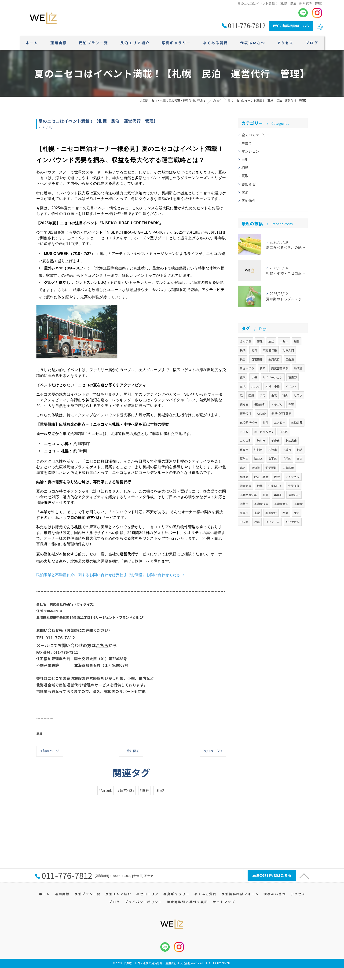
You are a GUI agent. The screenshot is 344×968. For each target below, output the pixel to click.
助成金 (298, 368)
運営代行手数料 (281, 413)
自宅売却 (257, 359)
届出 (271, 341)
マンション (250, 151)
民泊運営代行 (248, 422)
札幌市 (244, 513)
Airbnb (261, 413)
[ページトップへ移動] (304, 875)
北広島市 (291, 440)
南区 (299, 458)
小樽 (254, 377)
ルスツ (255, 386)
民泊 (39, 733)
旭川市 (261, 440)
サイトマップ (224, 901)
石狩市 (272, 450)
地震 (260, 486)
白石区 (283, 432)
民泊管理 (297, 422)
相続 (245, 167)
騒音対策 (245, 486)
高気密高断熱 (279, 368)
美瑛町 (278, 495)
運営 (297, 341)
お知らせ (249, 184)
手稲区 (286, 458)
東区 (297, 513)
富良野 (292, 377)
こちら (102, 645)
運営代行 (245, 413)
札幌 (265, 495)
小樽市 (286, 450)
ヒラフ (298, 395)
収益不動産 (261, 477)
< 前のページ (49, 750)
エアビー (279, 422)
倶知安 (244, 404)
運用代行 (274, 359)
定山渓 (289, 359)
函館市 (244, 504)
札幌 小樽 (272, 386)
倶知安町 (260, 404)
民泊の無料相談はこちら (291, 25)
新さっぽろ (247, 368)
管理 (260, 341)
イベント (291, 386)
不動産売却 (281, 504)
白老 (274, 395)
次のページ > (213, 750)
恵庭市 (244, 450)
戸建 (257, 522)
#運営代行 (126, 790)
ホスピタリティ (264, 432)
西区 (285, 513)
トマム (244, 432)
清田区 (258, 458)
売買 (291, 404)
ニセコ (284, 341)
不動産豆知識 (248, 495)
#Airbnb (105, 790)
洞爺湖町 (271, 468)
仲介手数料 (292, 522)
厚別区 (244, 458)
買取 (245, 175)
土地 (245, 159)
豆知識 (255, 468)
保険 (242, 377)
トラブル (277, 404)
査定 (257, 513)
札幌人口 (288, 350)
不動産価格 (270, 350)
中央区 (244, 522)
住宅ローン (275, 486)
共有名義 (288, 468)
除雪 (277, 477)
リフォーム (272, 522)
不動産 (298, 504)
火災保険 (294, 486)
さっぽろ (245, 341)
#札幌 (159, 790)
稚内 (285, 395)
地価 (254, 350)
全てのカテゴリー (256, 134)
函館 (251, 395)
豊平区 (272, 458)
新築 (262, 368)
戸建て (247, 142)
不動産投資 (261, 504)
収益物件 (271, 513)
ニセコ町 (245, 440)
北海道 (244, 477)
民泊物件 (249, 200)
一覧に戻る (131, 750)
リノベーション (272, 377)
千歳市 (275, 440)
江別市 (258, 450)
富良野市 (294, 495)
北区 (242, 468)
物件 (265, 422)
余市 (262, 395)
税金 (242, 359)
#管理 (145, 790)
